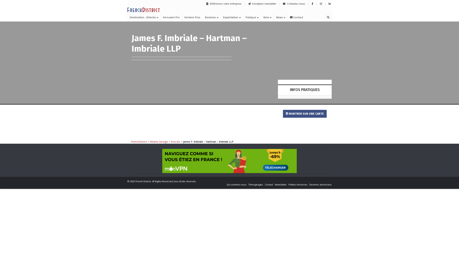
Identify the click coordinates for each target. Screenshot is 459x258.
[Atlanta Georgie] (143, 10)
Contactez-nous (295, 3)
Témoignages (255, 184)
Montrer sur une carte (306, 113)
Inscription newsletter (264, 3)
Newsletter (281, 184)
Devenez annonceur (320, 184)
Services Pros (192, 17)
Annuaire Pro (171, 17)
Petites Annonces (297, 184)
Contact (298, 17)
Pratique (250, 17)
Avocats (175, 141)
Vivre (266, 17)
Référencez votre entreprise (225, 3)
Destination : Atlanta (143, 17)
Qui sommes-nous (237, 184)
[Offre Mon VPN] (229, 161)
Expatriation (230, 17)
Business (210, 17)
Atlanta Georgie (159, 141)
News (279, 17)
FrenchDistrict (139, 141)
